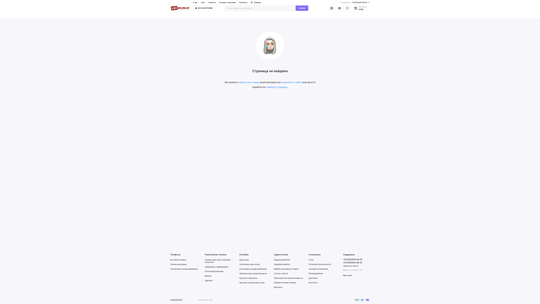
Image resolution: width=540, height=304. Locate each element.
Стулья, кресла (281, 273)
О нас (311, 260)
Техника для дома (178, 264)
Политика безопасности (320, 264)
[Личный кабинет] (332, 8)
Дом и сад (244, 260)
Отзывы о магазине (227, 2)
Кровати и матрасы (248, 278)
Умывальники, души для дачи (253, 273)
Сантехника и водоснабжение (184, 269)
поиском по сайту (291, 82)
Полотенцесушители (214, 271)
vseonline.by (176, 300)
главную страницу (276, 87)
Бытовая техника (178, 260)
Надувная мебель (282, 264)
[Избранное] (347, 8)
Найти (302, 8)
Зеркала (208, 280)
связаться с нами (248, 82)
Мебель (208, 276)
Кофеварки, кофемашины (217, 267)
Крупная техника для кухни (252, 282)
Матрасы (278, 287)
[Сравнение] (339, 8)
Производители (316, 273)
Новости (211, 2)
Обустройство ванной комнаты (288, 278)
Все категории (205, 8)
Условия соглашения (318, 269)
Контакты (243, 2)
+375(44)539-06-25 (352, 262)
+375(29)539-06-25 (354, 2)
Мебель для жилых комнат (286, 269)
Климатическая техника (285, 282)
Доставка (313, 278)
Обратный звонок (350, 266)
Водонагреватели (282, 260)
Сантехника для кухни (249, 264)
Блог (203, 2)
